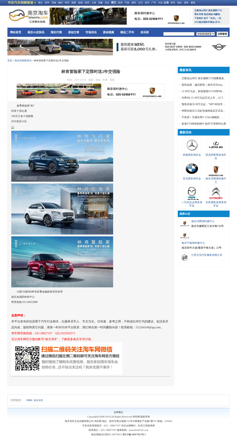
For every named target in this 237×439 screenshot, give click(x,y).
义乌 (140, 2)
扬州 (60, 2)
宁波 (127, 2)
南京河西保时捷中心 (203, 221)
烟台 (179, 2)
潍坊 (186, 2)
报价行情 (56, 32)
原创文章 (73, 32)
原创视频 (108, 32)
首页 (9, 60)
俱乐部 (145, 32)
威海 (193, 2)
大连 (160, 2)
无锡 (53, 2)
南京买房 (38, 400)
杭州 (120, 2)
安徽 (100, 2)
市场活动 (91, 32)
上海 (93, 2)
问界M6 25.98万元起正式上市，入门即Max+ (207, 97)
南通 (73, 2)
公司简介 (118, 412)
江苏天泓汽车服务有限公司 (206, 255)
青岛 (173, 2)
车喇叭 (29, 400)
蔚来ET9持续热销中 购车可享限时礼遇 (204, 123)
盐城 (80, 2)
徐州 (87, 2)
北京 (107, 2)
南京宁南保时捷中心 (193, 243)
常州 (67, 2)
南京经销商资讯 (23, 60)
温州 (133, 2)
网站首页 (15, 32)
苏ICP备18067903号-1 (134, 434)
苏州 (47, 2)
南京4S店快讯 (36, 32)
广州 (153, 2)
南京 (40, 2)
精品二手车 (127, 32)
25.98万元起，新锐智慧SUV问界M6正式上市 (207, 91)
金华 (147, 2)
